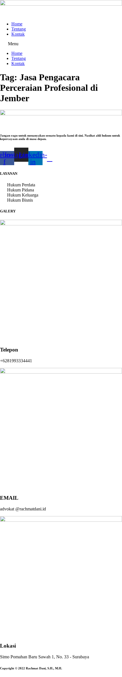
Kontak (18, 34)
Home (16, 23)
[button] (61, 43)
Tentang (18, 29)
